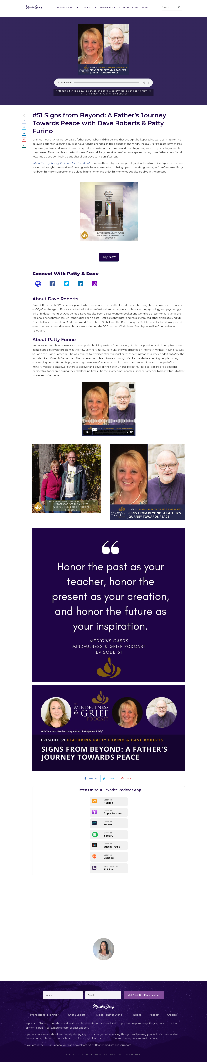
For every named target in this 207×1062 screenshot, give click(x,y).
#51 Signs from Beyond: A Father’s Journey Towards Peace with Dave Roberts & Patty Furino (99, 123)
